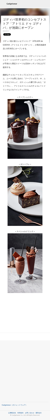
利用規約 (21, 413)
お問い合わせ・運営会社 (33, 413)
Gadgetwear (12, 4)
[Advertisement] (25, 315)
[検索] (46, 4)
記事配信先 (12, 413)
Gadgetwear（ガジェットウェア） (14, 405)
